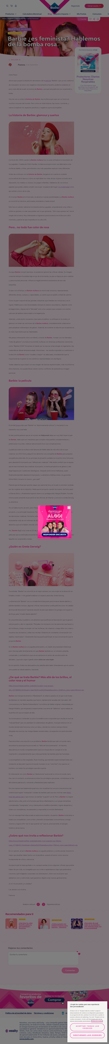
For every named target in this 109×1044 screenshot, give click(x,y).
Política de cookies (97, 1021)
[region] (87, 1021)
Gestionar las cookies (87, 1035)
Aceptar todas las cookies (87, 1027)
